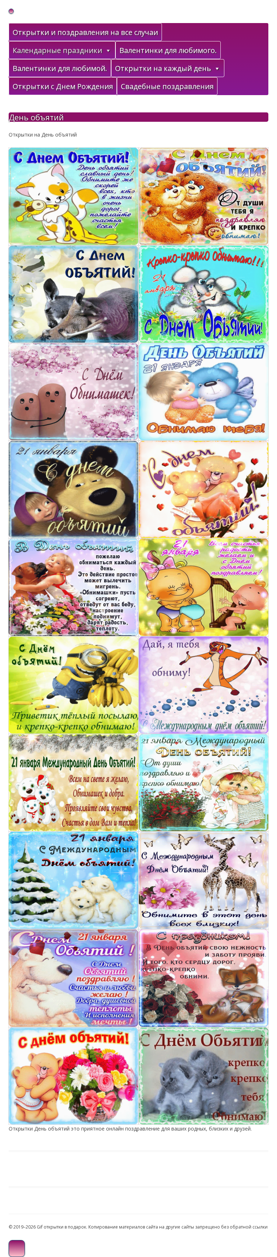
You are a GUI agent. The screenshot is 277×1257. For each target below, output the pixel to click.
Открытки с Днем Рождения (63, 86)
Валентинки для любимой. (60, 68)
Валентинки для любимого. (168, 50)
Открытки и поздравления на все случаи (85, 32)
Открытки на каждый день (163, 68)
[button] (107, 50)
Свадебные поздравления (167, 86)
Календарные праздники (57, 50)
